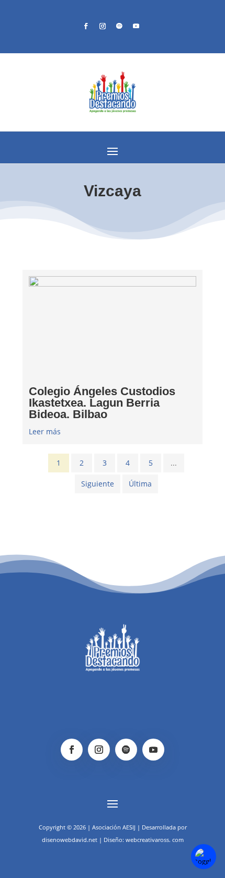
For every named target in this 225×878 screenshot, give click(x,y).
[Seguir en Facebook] (86, 26)
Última (140, 484)
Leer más (45, 431)
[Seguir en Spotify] (119, 26)
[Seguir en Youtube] (136, 26)
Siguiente (97, 484)
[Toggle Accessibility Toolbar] (203, 856)
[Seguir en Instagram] (102, 26)
